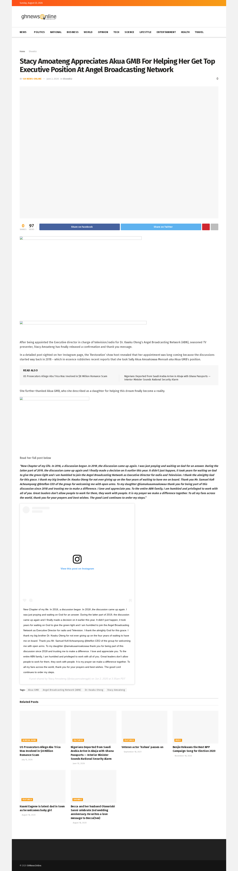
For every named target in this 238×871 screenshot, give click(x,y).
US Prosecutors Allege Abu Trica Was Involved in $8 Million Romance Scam (65, 376)
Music (178, 740)
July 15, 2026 (26, 760)
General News (29, 740)
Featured (78, 740)
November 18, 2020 (183, 756)
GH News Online (32, 78)
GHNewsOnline (34, 865)
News (23, 32)
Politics (39, 32)
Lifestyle (146, 32)
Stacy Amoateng (57, 678)
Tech (116, 32)
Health (185, 32)
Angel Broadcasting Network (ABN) (62, 690)
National (56, 32)
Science (129, 32)
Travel (199, 32)
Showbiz (33, 51)
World (88, 32)
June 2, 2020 (53, 78)
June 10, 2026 (78, 763)
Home (22, 51)
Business (73, 32)
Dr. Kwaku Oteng (94, 690)
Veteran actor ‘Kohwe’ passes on (142, 747)
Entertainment (166, 32)
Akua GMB (33, 690)
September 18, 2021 (132, 752)
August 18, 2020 (28, 815)
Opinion (103, 32)
